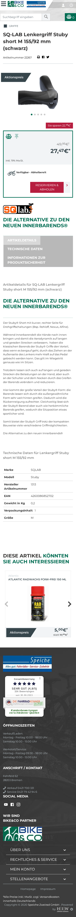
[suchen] (46, 17)
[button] (31, 114)
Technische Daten (25, 249)
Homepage (28, 889)
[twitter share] (48, 57)
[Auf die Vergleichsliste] (9, 137)
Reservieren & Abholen (46, 187)
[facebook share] (43, 57)
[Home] (27, 3)
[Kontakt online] (71, 5)
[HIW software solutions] (63, 909)
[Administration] (71, 909)
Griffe (13, 26)
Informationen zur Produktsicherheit (26, 260)
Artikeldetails (21, 240)
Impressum (48, 889)
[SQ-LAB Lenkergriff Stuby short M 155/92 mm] (38, 92)
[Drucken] (38, 57)
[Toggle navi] (3, 3)
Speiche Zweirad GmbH (44, 904)
